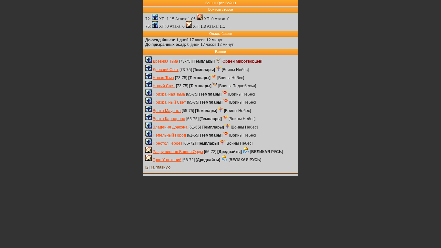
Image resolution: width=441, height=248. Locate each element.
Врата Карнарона (169, 119)
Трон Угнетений (167, 160)
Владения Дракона (170, 127)
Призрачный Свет (169, 102)
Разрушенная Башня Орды (178, 152)
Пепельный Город (169, 135)
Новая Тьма (163, 78)
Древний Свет (166, 69)
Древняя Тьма (165, 61)
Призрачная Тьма (169, 94)
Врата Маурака (167, 110)
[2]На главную (157, 167)
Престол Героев (167, 143)
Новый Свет (164, 86)
